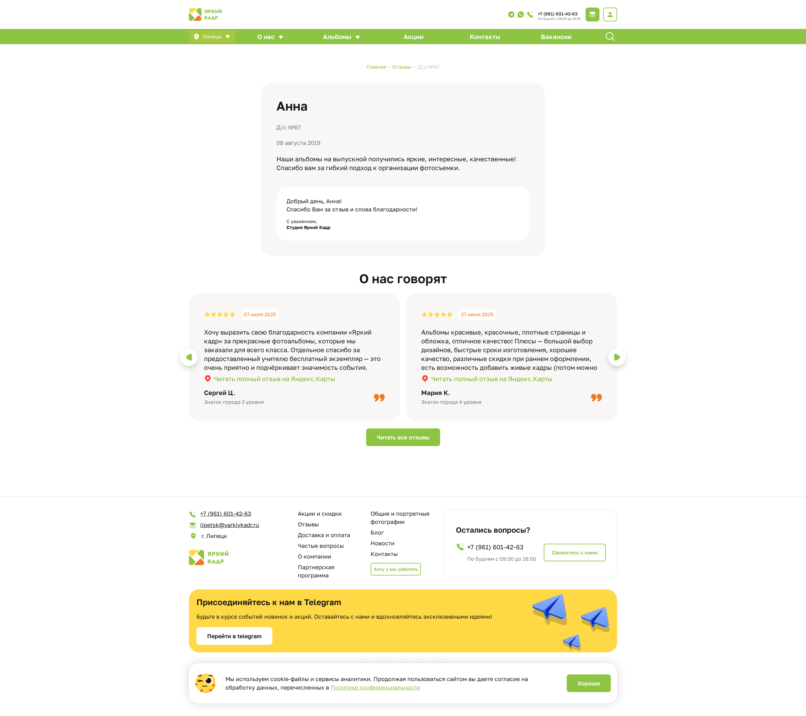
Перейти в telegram (234, 636)
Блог (377, 532)
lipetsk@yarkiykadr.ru (229, 524)
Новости (382, 543)
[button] (189, 357)
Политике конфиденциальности (375, 687)
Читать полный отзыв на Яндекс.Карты (274, 378)
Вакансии (556, 36)
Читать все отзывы (403, 437)
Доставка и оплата (324, 534)
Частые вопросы (321, 545)
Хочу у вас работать (396, 569)
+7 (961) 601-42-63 (557, 13)
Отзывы (308, 524)
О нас (266, 36)
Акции (413, 36)
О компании (314, 556)
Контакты (485, 36)
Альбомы (337, 36)
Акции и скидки (320, 513)
